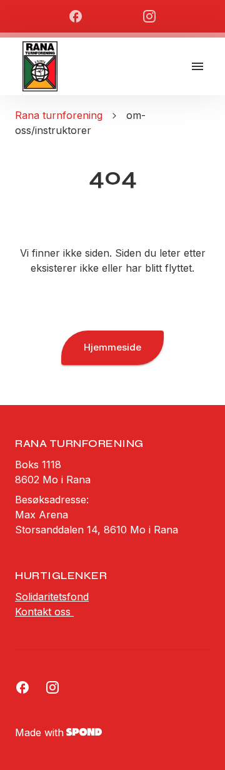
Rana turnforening (58, 115)
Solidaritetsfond (52, 596)
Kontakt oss (44, 611)
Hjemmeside (112, 347)
